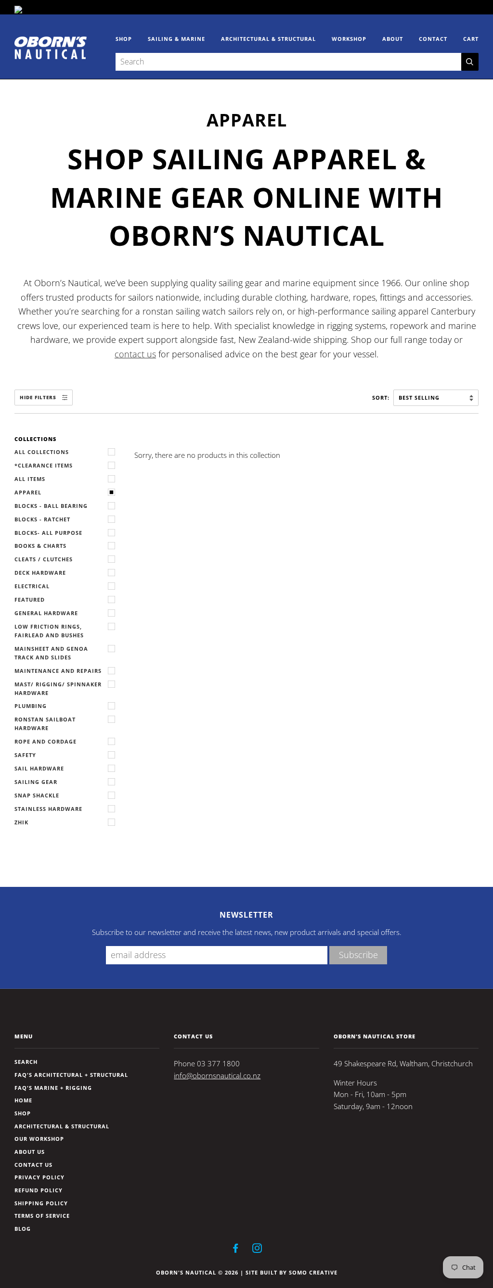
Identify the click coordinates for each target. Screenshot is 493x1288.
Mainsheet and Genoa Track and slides (51, 653)
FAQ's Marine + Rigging (53, 1087)
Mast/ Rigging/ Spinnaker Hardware (58, 688)
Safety (25, 754)
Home (23, 1100)
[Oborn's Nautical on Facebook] (236, 1249)
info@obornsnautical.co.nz (217, 1076)
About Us (29, 1151)
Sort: (381, 397)
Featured (29, 599)
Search (26, 1061)
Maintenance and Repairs (58, 670)
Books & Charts (40, 545)
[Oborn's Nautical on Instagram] (257, 1249)
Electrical (32, 586)
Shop (124, 38)
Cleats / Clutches (43, 559)
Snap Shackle (36, 795)
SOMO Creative (313, 1272)
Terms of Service (42, 1215)
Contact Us (33, 1164)
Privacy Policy (39, 1177)
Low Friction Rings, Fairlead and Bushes (49, 631)
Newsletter (246, 914)
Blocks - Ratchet (42, 519)
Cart (471, 38)
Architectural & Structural (268, 38)
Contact (433, 38)
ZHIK (21, 822)
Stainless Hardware (48, 808)
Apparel (27, 492)
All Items (29, 478)
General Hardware (46, 613)
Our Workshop (39, 1138)
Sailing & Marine (176, 38)
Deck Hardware (40, 572)
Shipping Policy (41, 1203)
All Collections (41, 451)
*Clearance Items (43, 465)
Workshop (349, 38)
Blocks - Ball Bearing (51, 505)
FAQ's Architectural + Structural (71, 1074)
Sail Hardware (39, 768)
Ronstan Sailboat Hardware (45, 724)
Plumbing (30, 705)
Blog (22, 1228)
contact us (135, 354)
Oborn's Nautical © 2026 (197, 1272)
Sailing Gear (35, 781)
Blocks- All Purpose (48, 532)
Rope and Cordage (45, 741)
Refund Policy (38, 1190)
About (392, 38)
